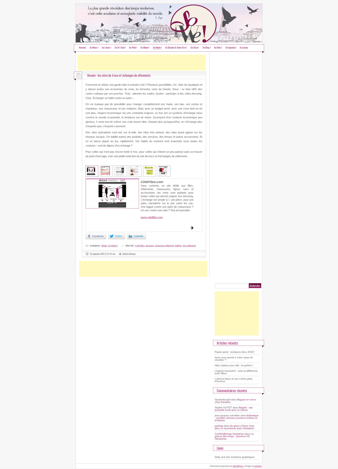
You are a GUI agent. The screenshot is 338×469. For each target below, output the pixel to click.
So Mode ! (157, 47)
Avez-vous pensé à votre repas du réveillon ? (234, 358)
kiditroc (178, 246)
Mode (104, 246)
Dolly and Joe (222, 457)
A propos (244, 47)
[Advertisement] (141, 63)
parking (219, 425)
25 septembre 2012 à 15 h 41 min (102, 253)
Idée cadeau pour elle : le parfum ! (234, 365)
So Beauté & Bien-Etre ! (176, 47)
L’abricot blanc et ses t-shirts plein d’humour (233, 380)
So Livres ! (106, 47)
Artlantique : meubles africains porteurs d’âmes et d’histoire (237, 418)
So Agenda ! (231, 47)
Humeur (82, 47)
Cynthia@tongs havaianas (229, 433)
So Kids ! (218, 47)
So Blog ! (206, 47)
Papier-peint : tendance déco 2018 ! (235, 352)
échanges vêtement (164, 246)
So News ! (94, 47)
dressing (150, 246)
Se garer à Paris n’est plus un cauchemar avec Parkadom (234, 427)
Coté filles (140, 246)
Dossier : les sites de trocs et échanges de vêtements (119, 75)
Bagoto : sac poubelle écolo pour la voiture (234, 408)
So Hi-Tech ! (120, 47)
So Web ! (133, 47)
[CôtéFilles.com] (112, 193)
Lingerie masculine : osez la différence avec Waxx (236, 372)
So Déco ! (194, 47)
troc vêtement (189, 246)
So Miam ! (144, 47)
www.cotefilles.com (152, 217)
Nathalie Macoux (129, 253)
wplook (258, 466)
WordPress (238, 466)
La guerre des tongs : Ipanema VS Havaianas (234, 436)
